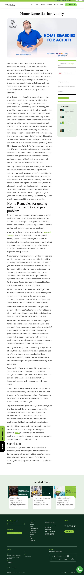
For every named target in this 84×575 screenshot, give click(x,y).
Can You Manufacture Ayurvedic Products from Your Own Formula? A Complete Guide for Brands (69, 124)
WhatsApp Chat (2, 434)
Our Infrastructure (34, 528)
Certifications (33, 530)
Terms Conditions (72, 572)
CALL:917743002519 (57, 0)
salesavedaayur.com (11, 567)
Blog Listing (56, 4)
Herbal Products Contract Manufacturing (50, 526)
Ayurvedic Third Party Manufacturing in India (49, 534)
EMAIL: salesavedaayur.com (71, 0)
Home (31, 522)
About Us (32, 4)
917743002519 (9, 562)
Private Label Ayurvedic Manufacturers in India (50, 523)
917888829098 (64, 0)
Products (43, 4)
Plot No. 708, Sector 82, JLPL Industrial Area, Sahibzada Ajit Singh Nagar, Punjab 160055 (13, 557)
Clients (61, 4)
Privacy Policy (64, 572)
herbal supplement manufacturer (64, 499)
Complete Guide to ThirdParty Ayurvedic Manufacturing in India (69, 117)
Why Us (37, 4)
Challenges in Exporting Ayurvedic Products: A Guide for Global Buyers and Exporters (69, 131)
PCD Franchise (33, 532)
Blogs (31, 536)
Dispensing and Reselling (50, 531)
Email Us (2, 446)
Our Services (49, 4)
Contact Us (32, 540)
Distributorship (48, 529)
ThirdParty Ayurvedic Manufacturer (42, 499)
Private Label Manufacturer (15, 499)
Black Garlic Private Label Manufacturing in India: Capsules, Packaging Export (69, 111)
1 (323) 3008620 (27, 556)
